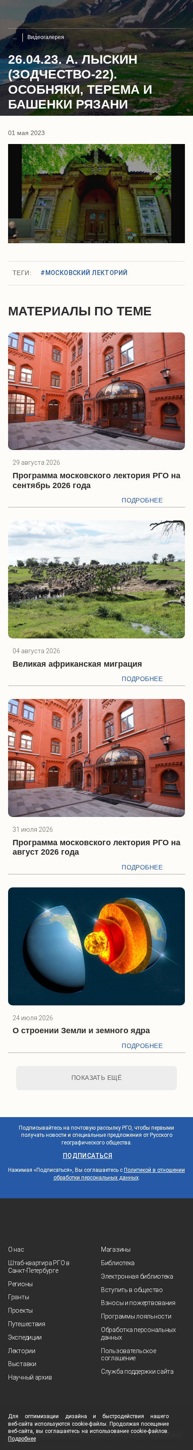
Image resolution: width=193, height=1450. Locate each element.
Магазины (116, 1249)
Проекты (20, 1310)
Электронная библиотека (137, 1276)
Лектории (21, 1350)
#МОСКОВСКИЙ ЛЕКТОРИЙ (83, 272)
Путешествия (26, 1324)
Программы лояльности (136, 1316)
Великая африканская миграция (77, 663)
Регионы (20, 1284)
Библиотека (118, 1263)
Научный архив (30, 1377)
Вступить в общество (132, 1289)
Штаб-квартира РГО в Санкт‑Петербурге (39, 1266)
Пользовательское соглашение (128, 1354)
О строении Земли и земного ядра (81, 1030)
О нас (16, 1249)
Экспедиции (25, 1337)
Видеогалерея (45, 37)
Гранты (18, 1297)
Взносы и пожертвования (138, 1302)
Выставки (22, 1363)
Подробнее (142, 500)
